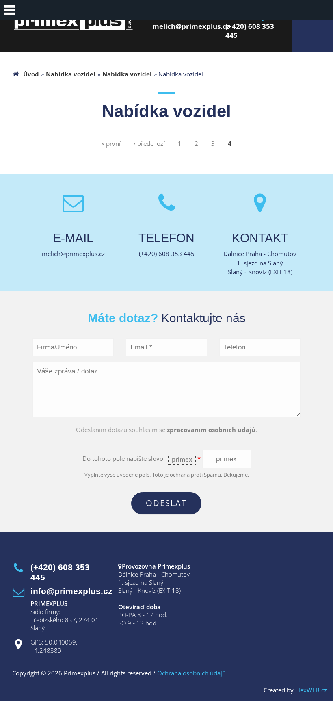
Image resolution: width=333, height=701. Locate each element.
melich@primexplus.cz (190, 26)
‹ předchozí (149, 143)
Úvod (31, 74)
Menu (10, 10)
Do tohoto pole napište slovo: (141, 458)
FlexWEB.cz (311, 690)
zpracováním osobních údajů (211, 429)
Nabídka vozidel (70, 74)
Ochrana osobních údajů (191, 673)
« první (111, 143)
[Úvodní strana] (73, 28)
